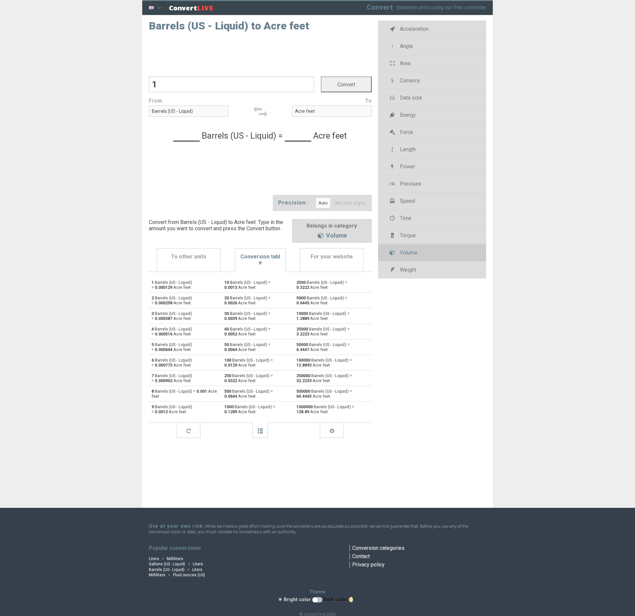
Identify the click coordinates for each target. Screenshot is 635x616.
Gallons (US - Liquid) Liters (176, 564)
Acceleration (414, 29)
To (368, 101)
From (155, 101)
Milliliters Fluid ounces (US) (177, 575)
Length (407, 149)
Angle (406, 46)
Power (407, 166)
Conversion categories (378, 548)
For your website (332, 256)
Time (405, 218)
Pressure (410, 184)
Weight (407, 270)
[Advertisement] (260, 53)
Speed (407, 201)
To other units (188, 256)
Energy (407, 115)
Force (406, 132)
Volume (336, 236)
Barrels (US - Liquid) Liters (175, 569)
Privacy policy (368, 564)
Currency (409, 80)
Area (404, 63)
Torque (407, 235)
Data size (410, 98)
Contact (361, 556)
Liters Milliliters (166, 558)
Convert (380, 7)
